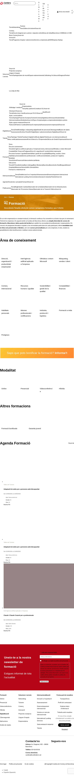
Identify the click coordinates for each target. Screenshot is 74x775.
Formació (3, 695)
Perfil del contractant (64, 702)
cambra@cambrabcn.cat (33, 755)
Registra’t (65, 729)
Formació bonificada (9, 428)
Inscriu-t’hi (7, 504)
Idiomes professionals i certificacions (26, 313)
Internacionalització (43, 695)
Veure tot (12, 68)
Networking (22, 699)
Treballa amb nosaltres (64, 712)
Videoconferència (6, 706)
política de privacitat (61, 661)
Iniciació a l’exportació (44, 699)
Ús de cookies (29, 764)
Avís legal (3, 764)
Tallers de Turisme (9, 484)
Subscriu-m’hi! (44, 681)
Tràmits (39, 728)
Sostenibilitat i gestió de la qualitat (45, 288)
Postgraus (5, 335)
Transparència (64, 699)
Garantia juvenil (35, 428)
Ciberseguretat (5, 717)
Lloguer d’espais (23, 717)
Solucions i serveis (24, 695)
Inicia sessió (65, 725)
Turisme (21, 702)
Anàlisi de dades (5, 725)
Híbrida (62, 389)
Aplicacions (4, 721)
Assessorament (42, 702)
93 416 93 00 (35, 749)
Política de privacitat (15, 764)
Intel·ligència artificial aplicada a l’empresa (27, 261)
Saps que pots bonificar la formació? (37, 353)
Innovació (21, 710)
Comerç (21, 706)
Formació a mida (65, 310)
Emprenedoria (23, 721)
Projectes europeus (24, 714)
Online (3, 389)
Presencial (25, 389)
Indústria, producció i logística (44, 313)
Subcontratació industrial (45, 724)
